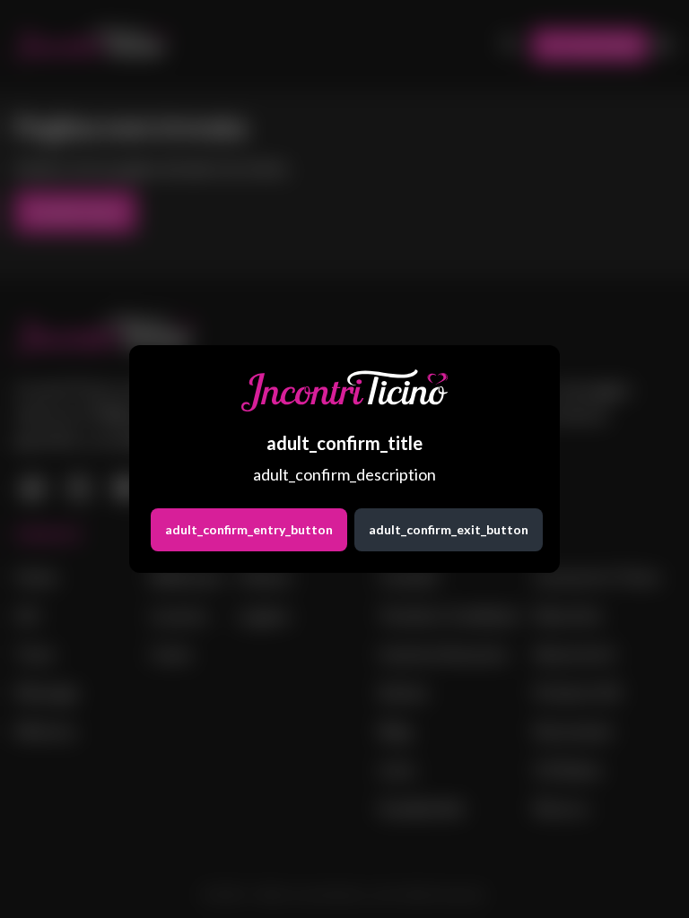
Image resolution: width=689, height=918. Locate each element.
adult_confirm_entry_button (249, 529)
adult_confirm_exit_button (448, 529)
